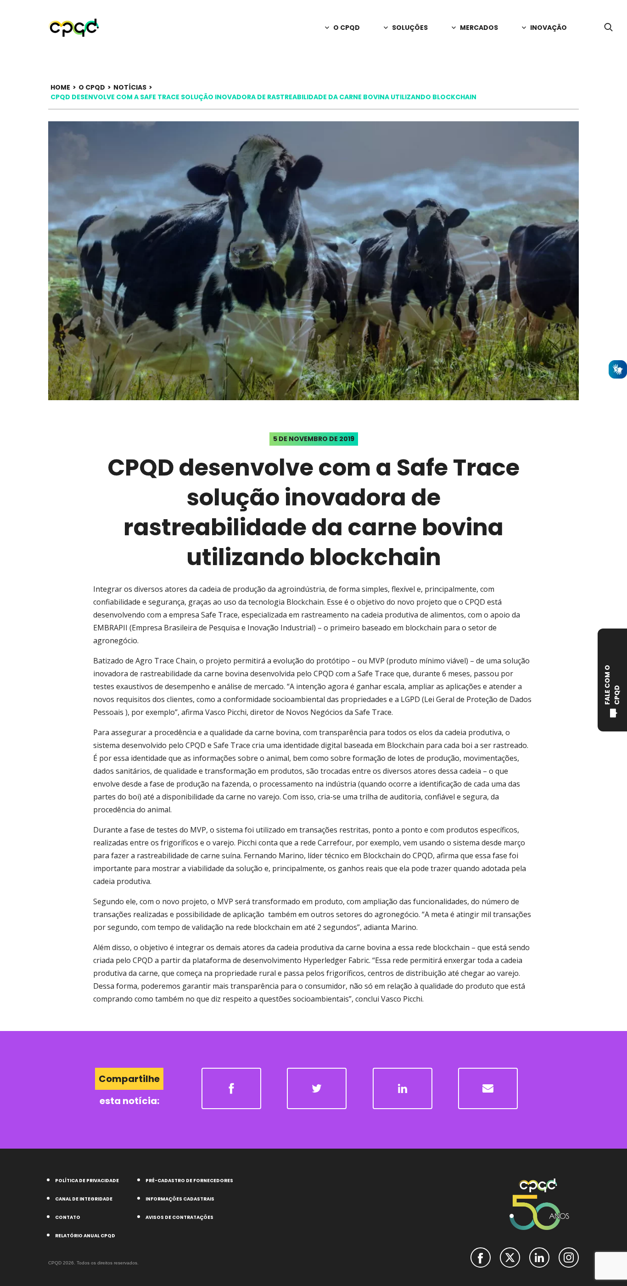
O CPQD (91, 87)
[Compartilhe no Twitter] (317, 1088)
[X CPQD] (510, 1257)
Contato (67, 1217)
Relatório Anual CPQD (85, 1235)
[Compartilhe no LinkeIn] (402, 1088)
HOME (60, 87)
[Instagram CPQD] (569, 1257)
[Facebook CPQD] (480, 1257)
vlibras (618, 369)
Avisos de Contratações (179, 1217)
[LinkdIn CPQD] (539, 1257)
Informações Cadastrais (180, 1198)
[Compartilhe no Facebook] (231, 1088)
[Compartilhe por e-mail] (488, 1088)
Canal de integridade (83, 1198)
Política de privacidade (87, 1180)
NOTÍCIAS (129, 87)
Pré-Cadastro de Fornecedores (189, 1180)
